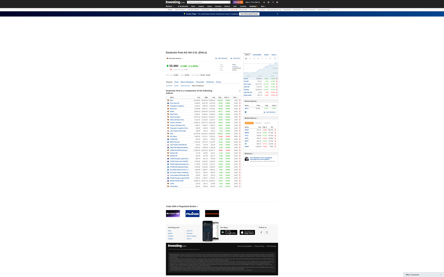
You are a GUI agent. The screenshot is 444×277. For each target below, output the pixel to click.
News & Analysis (187, 82)
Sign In (247, 2)
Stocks (170, 10)
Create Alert (236, 58)
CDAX (172, 183)
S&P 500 (247, 87)
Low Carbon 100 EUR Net (178, 145)
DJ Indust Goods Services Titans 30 (180, 170)
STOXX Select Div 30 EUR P (179, 161)
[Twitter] (267, 232)
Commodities (257, 55)
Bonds (266, 55)
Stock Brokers (254, 10)
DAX (171, 100)
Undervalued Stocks (323, 10)
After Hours (224, 10)
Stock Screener (180, 10)
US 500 (246, 81)
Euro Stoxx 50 (174, 103)
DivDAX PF (173, 156)
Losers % (267, 123)
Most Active (297, 10)
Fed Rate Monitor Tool (274, 10)
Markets (169, 6)
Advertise (190, 233)
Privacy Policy (259, 246)
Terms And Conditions (244, 246)
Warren (233, 10)
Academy (243, 6)
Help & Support (191, 236)
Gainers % (258, 123)
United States (205, 10)
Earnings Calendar (193, 10)
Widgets (170, 239)
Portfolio (170, 236)
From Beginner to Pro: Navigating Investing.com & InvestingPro (261, 158)
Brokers (227, 6)
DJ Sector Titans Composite (179, 172)
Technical (218, 6)
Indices (247, 55)
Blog (169, 231)
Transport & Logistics (177, 106)
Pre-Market (215, 10)
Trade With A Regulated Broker (181, 206)
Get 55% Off (238, 2)
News (193, 6)
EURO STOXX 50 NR (176, 181)
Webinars (248, 154)
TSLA (246, 135)
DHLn (246, 108)
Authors (189, 239)
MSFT (246, 141)
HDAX (172, 111)
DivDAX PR (174, 153)
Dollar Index (248, 95)
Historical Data (185, 86)
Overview (169, 86)
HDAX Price (174, 114)
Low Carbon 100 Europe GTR (179, 175)
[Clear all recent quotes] (245, 111)
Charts (209, 6)
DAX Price (173, 109)
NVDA (247, 130)
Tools (235, 6)
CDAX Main (174, 186)
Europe (263, 10)
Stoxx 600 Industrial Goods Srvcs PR (180, 147)
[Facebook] (261, 232)
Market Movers (250, 118)
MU (246, 144)
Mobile (170, 233)
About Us (189, 231)
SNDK (247, 146)
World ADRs (243, 10)
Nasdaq (246, 89)
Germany (235, 66)
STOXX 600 (173, 139)
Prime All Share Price (177, 120)
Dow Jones (247, 84)
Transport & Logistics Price (179, 128)
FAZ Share (173, 136)
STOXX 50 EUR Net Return (179, 150)
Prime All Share (175, 117)
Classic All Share (175, 122)
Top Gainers (287, 10)
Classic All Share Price (177, 125)
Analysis (201, 6)
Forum (218, 82)
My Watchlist (183, 6)
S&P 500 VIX (248, 92)
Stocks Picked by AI (309, 10)
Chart (176, 82)
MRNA (247, 133)
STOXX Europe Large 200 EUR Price (180, 158)
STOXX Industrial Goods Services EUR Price (180, 164)
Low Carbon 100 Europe (178, 131)
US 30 (246, 78)
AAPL (247, 138)
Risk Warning (271, 246)
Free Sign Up (255, 2)
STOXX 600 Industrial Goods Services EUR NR (180, 167)
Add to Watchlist (222, 58)
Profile (176, 86)
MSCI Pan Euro (175, 142)
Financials (200, 82)
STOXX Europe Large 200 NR (179, 178)
